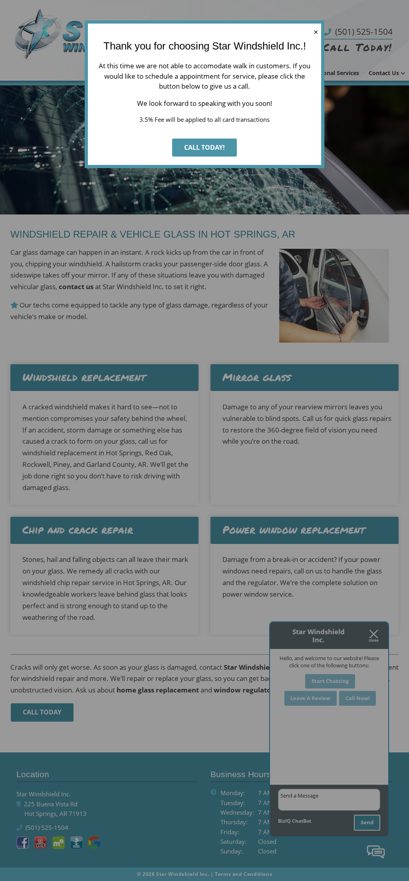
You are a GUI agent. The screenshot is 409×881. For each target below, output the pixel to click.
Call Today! (204, 147)
